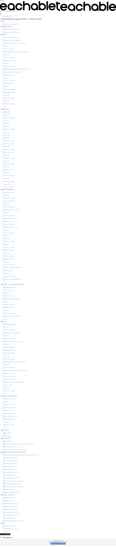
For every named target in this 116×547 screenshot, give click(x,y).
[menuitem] (0, 14)
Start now (16, 11)
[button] (0, 12)
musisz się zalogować (64, 542)
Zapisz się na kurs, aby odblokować (58, 543)
